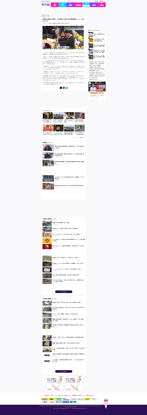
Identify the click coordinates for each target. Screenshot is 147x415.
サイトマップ (55, 395)
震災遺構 (103, 68)
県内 (50, 23)
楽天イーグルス (99, 72)
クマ (97, 63)
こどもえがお (102, 75)
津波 (99, 61)
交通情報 (91, 67)
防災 (91, 65)
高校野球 (54, 23)
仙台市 (62, 23)
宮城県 (58, 23)
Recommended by (77, 137)
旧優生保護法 (101, 63)
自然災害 (91, 68)
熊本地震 (91, 61)
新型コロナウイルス (93, 79)
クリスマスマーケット (94, 77)
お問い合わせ (90, 395)
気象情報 (99, 65)
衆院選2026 (92, 63)
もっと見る (63, 291)
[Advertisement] (63, 171)
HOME (48, 395)
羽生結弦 (96, 75)
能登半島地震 (92, 70)
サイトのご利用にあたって (66, 395)
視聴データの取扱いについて (79, 395)
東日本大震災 (97, 68)
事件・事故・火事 (98, 67)
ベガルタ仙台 (92, 72)
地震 (96, 61)
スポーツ (67, 23)
